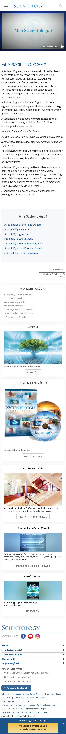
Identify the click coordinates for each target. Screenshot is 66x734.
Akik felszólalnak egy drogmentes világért (29, 708)
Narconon (5, 708)
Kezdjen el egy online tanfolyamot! (30, 697)
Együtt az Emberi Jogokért (12, 712)
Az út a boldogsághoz (46, 705)
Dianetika (20, 694)
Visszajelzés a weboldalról (19, 677)
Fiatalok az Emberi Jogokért (36, 712)
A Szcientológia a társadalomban (21, 252)
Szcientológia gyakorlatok (17, 234)
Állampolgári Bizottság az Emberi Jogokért (18, 716)
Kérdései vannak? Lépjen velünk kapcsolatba (27, 672)
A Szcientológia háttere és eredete (22, 224)
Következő (58, 269)
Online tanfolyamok (11, 654)
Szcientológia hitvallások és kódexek (23, 248)
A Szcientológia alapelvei (17, 229)
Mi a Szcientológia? (11, 650)
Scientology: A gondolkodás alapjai (22, 366)
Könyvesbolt (8, 659)
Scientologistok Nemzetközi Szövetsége (18, 705)
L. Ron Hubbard (7, 694)
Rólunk (5, 645)
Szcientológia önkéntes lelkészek (15, 701)
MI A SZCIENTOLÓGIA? (33, 288)
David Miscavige (7, 697)
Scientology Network (34, 694)
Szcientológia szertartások (18, 238)
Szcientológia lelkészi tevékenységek (23, 243)
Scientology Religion (53, 694)
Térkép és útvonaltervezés (19, 681)
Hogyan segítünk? (11, 663)
